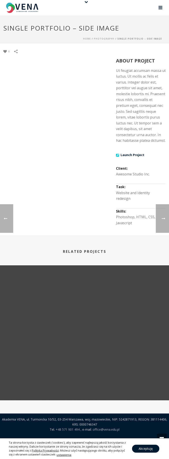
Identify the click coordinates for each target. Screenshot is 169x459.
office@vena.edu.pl (106, 429)
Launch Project (132, 155)
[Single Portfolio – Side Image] (126, 283)
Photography (104, 38)
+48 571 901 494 (68, 429)
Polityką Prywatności (45, 450)
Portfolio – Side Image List (42, 321)
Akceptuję (146, 448)
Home (87, 38)
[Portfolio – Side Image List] (42, 283)
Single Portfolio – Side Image (127, 321)
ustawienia (64, 455)
